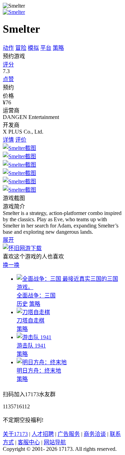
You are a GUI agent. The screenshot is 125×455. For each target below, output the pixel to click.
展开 (8, 240)
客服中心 (29, 442)
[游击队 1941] (34, 337)
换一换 (11, 265)
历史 (22, 304)
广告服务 (69, 434)
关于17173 (15, 434)
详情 (8, 140)
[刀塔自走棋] (33, 312)
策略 (58, 48)
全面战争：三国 (36, 295)
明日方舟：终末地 (39, 371)
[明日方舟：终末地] (42, 362)
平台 (45, 48)
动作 (8, 48)
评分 (8, 64)
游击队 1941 (31, 346)
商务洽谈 (95, 434)
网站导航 (55, 442)
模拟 (33, 48)
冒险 (20, 48)
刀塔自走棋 (30, 321)
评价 (20, 140)
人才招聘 (43, 434)
